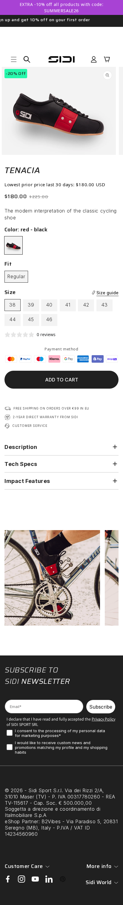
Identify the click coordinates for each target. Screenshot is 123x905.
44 (12, 319)
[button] (13, 59)
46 (49, 319)
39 (31, 305)
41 (67, 305)
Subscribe (100, 707)
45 (31, 319)
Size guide (107, 292)
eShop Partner (22, 821)
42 (86, 305)
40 (49, 305)
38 (12, 305)
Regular (16, 276)
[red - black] (13, 245)
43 (104, 305)
